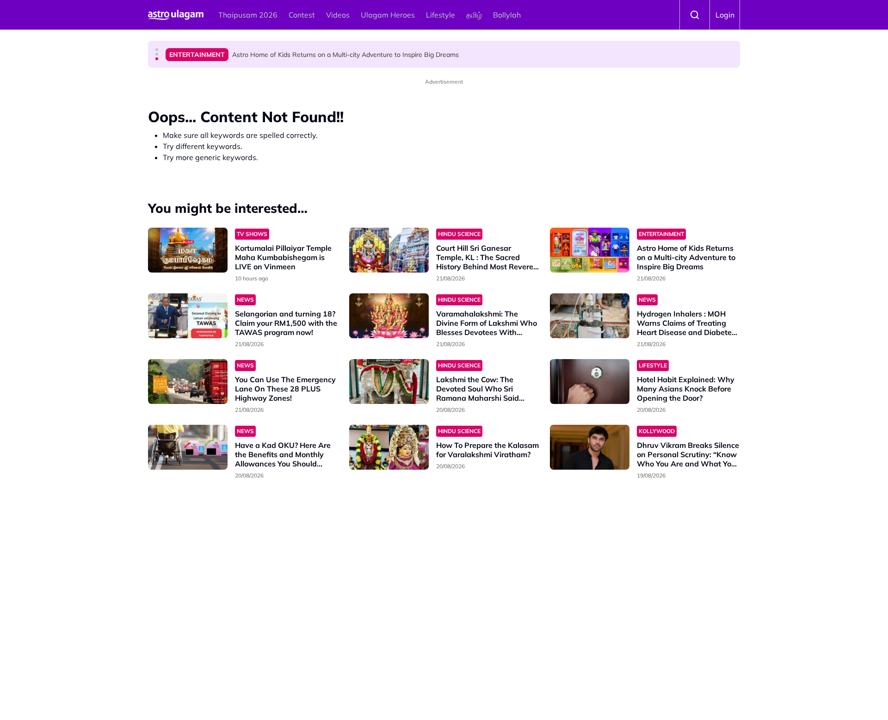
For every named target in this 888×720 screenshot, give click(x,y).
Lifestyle (440, 14)
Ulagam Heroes (388, 14)
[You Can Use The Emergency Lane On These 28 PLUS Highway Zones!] (188, 381)
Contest (302, 14)
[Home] (176, 15)
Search (694, 15)
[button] (156, 49)
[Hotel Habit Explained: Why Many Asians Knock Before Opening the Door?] (589, 381)
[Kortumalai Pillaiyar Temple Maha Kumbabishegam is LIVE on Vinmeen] (188, 250)
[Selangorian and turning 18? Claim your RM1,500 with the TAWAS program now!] (188, 315)
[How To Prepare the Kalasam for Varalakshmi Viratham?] (389, 447)
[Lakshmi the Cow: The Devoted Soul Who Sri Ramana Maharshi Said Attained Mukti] (389, 381)
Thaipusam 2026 (248, 14)
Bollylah (507, 14)
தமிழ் (474, 14)
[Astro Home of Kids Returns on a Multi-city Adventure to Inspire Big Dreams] (589, 250)
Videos (338, 14)
